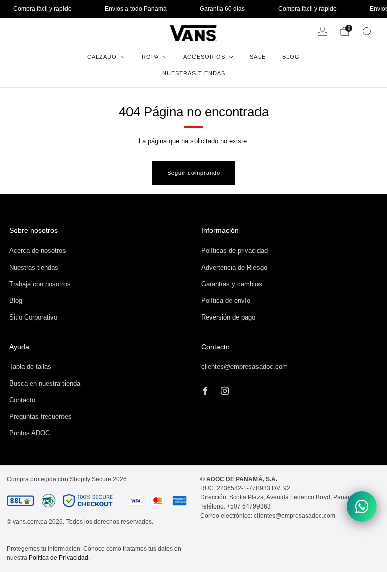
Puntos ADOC (29, 433)
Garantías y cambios (231, 284)
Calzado (102, 57)
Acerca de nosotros (37, 251)
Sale (258, 57)
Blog (291, 57)
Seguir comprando (193, 173)
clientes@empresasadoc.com (244, 366)
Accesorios (204, 57)
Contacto (22, 400)
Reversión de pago (228, 317)
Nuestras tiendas (33, 267)
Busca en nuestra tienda (44, 383)
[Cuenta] (322, 31)
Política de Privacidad (58, 557)
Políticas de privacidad (234, 251)
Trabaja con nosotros (40, 284)
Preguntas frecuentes (40, 416)
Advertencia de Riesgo (234, 267)
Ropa (150, 57)
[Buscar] (367, 31)
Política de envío (225, 300)
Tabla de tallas (30, 366)
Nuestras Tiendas (193, 73)
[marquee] (193, 9)
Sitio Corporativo (33, 317)
